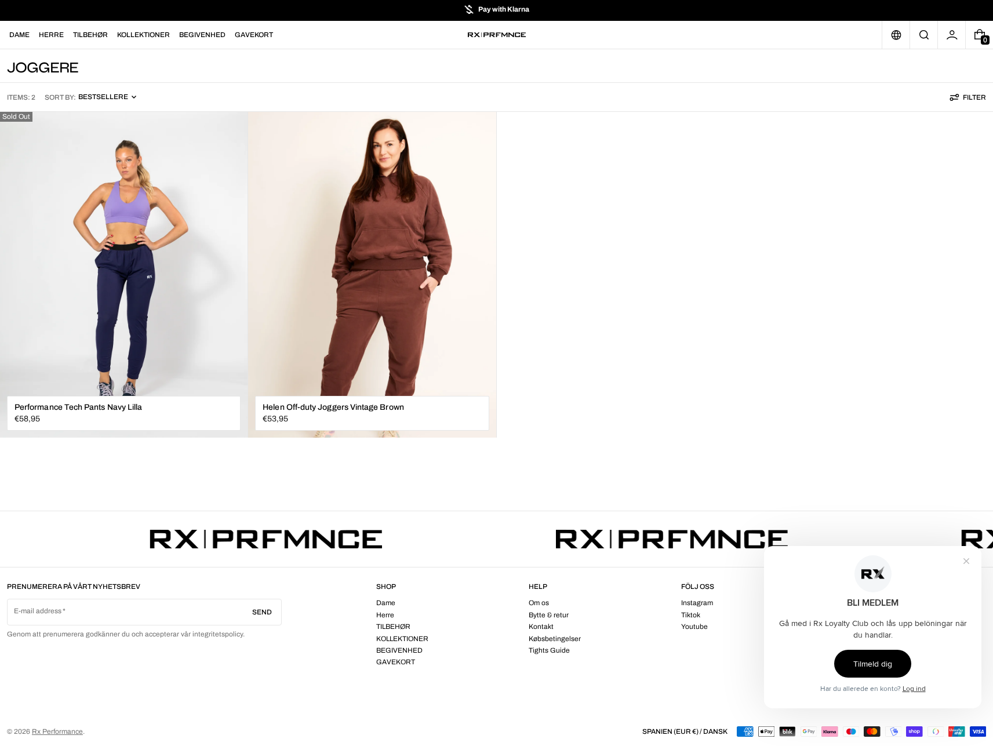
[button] (923, 35)
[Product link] (124, 275)
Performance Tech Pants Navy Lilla (78, 407)
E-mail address (38, 611)
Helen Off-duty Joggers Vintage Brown (333, 407)
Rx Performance (57, 731)
